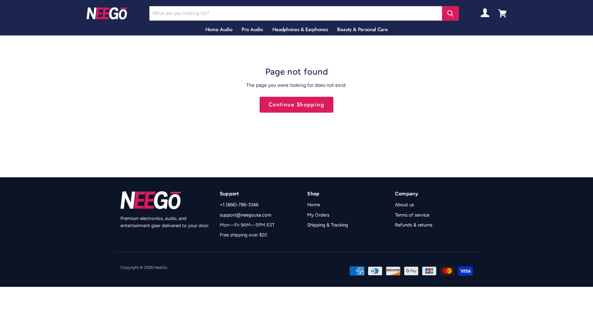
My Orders (318, 215)
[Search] (450, 13)
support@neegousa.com (245, 215)
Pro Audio (252, 29)
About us (404, 205)
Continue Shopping (296, 104)
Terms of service (412, 215)
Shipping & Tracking (327, 225)
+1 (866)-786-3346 (239, 205)
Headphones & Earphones (300, 29)
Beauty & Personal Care (362, 29)
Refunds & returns (413, 225)
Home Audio (219, 29)
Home (313, 205)
